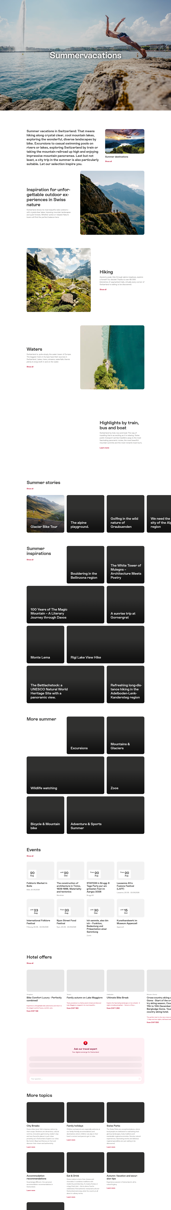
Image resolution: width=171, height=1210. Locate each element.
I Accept (108, 149)
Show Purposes (63, 149)
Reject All (94, 149)
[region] (86, 138)
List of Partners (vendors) (64, 144)
